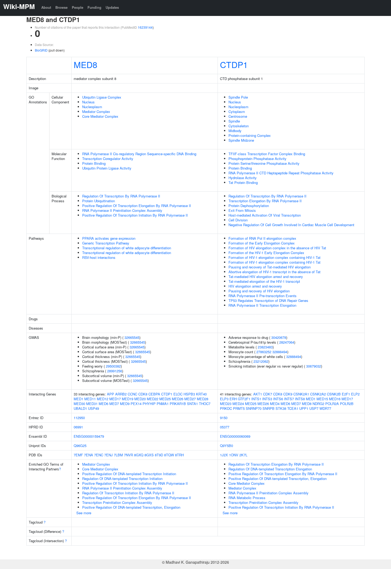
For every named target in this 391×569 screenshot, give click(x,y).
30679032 (313, 366)
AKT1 (257, 394)
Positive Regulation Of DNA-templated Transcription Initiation (129, 473)
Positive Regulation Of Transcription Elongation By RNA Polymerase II (136, 205)
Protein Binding (94, 163)
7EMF (78, 454)
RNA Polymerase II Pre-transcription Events (262, 295)
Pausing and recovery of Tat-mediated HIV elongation (269, 266)
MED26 (177, 398)
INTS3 (267, 398)
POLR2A (332, 403)
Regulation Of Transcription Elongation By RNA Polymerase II (276, 464)
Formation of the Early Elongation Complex (261, 243)
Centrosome (237, 116)
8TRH (179, 454)
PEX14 (136, 403)
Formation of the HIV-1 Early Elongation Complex (266, 252)
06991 (78, 426)
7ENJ (108, 454)
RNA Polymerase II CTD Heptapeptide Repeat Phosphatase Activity (281, 172)
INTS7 (289, 398)
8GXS (149, 454)
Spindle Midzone (241, 140)
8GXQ (138, 454)
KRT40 (201, 394)
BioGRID (41, 50)
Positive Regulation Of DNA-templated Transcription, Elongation (131, 507)
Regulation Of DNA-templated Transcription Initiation (122, 478)
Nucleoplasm (92, 106)
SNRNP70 (253, 408)
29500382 (113, 366)
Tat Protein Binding (243, 182)
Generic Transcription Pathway (105, 243)
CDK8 (142, 394)
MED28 (202, 398)
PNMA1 (163, 403)
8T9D (159, 454)
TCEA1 (292, 408)
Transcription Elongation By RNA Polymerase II (265, 200)
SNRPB (268, 408)
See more (83, 512)
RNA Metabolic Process (246, 497)
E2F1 (346, 394)
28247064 (286, 342)
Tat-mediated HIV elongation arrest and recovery (265, 276)
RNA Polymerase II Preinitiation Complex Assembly (122, 210)
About (46, 7)
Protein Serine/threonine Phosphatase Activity (264, 163)
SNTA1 (192, 403)
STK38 (281, 408)
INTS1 (256, 398)
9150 (223, 417)
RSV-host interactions (98, 257)
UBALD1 (80, 408)
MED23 (225, 403)
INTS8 (300, 398)
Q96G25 (80, 445)
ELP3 (224, 398)
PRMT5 (239, 408)
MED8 (85, 64)
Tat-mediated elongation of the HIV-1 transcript (264, 281)
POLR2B (346, 403)
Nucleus (88, 101)
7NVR (128, 454)
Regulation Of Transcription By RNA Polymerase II (121, 196)
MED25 (165, 398)
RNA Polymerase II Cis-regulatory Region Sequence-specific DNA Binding (139, 153)
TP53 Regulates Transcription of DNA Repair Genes (268, 300)
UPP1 (303, 408)
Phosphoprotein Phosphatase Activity (257, 158)
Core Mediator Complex (100, 116)
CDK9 (287, 394)
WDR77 (325, 408)
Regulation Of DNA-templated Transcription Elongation (270, 468)
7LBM (118, 454)
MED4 (275, 403)
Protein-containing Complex (249, 135)
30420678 (278, 337)
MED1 (78, 398)
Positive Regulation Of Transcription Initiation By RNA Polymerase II (135, 215)
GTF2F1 (244, 398)
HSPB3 (189, 394)
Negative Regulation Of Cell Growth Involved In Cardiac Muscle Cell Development (291, 224)
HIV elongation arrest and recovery (255, 286)
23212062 (260, 361)
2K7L (243, 454)
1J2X (224, 454)
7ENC (98, 454)
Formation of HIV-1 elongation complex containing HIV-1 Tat (274, 257)
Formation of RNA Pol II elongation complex (262, 238)
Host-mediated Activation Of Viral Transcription (264, 215)
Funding (94, 7)
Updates (112, 7)
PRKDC (226, 408)
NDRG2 (318, 403)
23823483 (265, 346)
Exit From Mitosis (242, 210)
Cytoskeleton (238, 125)
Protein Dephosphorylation (248, 205)
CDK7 (267, 394)
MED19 (127, 398)
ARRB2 (121, 394)
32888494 (279, 351)
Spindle (234, 121)
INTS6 (278, 398)
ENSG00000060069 (235, 436)
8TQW (169, 454)
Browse (61, 7)
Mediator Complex (96, 111)
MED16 (334, 398)
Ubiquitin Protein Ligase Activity (106, 168)
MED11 (90, 398)
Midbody (235, 130)
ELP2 (355, 394)
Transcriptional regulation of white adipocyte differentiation (126, 247)
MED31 (92, 403)
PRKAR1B (178, 403)
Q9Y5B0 (226, 445)
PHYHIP (149, 403)
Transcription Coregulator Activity (107, 158)
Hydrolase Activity (242, 177)
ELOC (177, 394)
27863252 (263, 351)
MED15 (322, 398)
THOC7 (204, 403)
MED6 (103, 403)
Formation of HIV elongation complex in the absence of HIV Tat (277, 247)
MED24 (238, 403)
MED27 (190, 398)
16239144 (145, 27)
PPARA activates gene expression (108, 238)
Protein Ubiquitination (98, 200)
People (77, 7)
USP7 (313, 408)
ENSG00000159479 (89, 436)
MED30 (79, 403)
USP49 (93, 408)
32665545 (131, 337)
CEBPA (154, 394)
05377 (224, 426)
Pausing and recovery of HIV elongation (259, 290)
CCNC (132, 394)
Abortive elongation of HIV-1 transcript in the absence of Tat (274, 271)
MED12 (102, 398)
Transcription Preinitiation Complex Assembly (117, 502)
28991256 (114, 370)
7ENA (88, 454)
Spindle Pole (238, 97)
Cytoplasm (236, 111)
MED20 (140, 398)
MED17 (115, 398)
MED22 (152, 398)
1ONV (233, 454)
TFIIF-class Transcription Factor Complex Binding (266, 153)
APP (110, 394)
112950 (79, 417)
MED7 (114, 403)
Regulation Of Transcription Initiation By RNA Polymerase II (128, 492)
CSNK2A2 (318, 394)
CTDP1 (234, 64)
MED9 (125, 403)
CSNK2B (334, 394)
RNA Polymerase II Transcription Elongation (262, 305)
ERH (233, 398)
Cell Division (238, 219)
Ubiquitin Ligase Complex (101, 97)
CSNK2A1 (301, 394)
